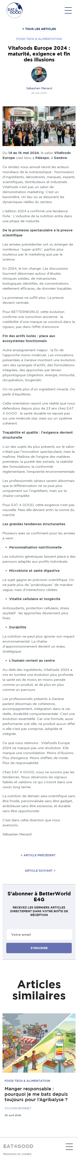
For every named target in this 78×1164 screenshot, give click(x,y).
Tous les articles (39, 28)
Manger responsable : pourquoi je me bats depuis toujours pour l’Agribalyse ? (36, 1094)
